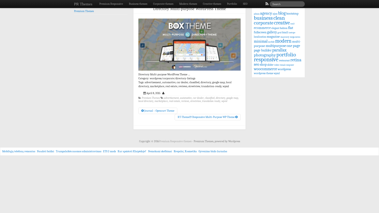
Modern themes (188, 4)
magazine (273, 36)
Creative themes (212, 4)
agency (266, 13)
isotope (292, 32)
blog (282, 13)
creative (282, 23)
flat (290, 28)
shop (263, 65)
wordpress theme (263, 73)
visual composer (287, 65)
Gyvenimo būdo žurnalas (213, 151)
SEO (245, 4)
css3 (292, 23)
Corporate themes (163, 4)
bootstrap (292, 13)
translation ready (211, 101)
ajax (275, 13)
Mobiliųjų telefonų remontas (18, 151)
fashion (283, 28)
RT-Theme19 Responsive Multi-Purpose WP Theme (206, 117)
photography (265, 55)
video (276, 65)
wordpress (284, 69)
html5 (285, 32)
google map (232, 98)
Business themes (138, 4)
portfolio (286, 54)
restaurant (284, 60)
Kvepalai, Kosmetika (185, 151)
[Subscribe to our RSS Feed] (266, 4)
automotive (186, 98)
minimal (260, 41)
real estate (174, 101)
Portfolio (232, 4)
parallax (279, 50)
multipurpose (276, 46)
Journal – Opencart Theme (159, 110)
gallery (272, 32)
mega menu (295, 37)
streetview (195, 101)
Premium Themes (151, 98)
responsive (266, 59)
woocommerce (265, 69)
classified (210, 98)
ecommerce (262, 28)
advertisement (171, 98)
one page (293, 46)
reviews (185, 101)
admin (257, 14)
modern (283, 41)
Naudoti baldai (45, 151)
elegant (275, 28)
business (263, 18)
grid (279, 32)
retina (295, 60)
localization (260, 36)
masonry (284, 37)
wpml (224, 101)
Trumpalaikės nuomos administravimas (78, 151)
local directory (145, 101)
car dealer (198, 98)
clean (279, 18)
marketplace (161, 101)
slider (270, 64)
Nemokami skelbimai (160, 151)
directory (220, 98)
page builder (263, 50)
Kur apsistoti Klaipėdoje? (132, 151)
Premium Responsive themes (175, 141)
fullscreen (260, 32)
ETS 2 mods (109, 151)
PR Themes (83, 4)
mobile (271, 41)
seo (256, 64)
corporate (263, 23)
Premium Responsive (111, 4)
